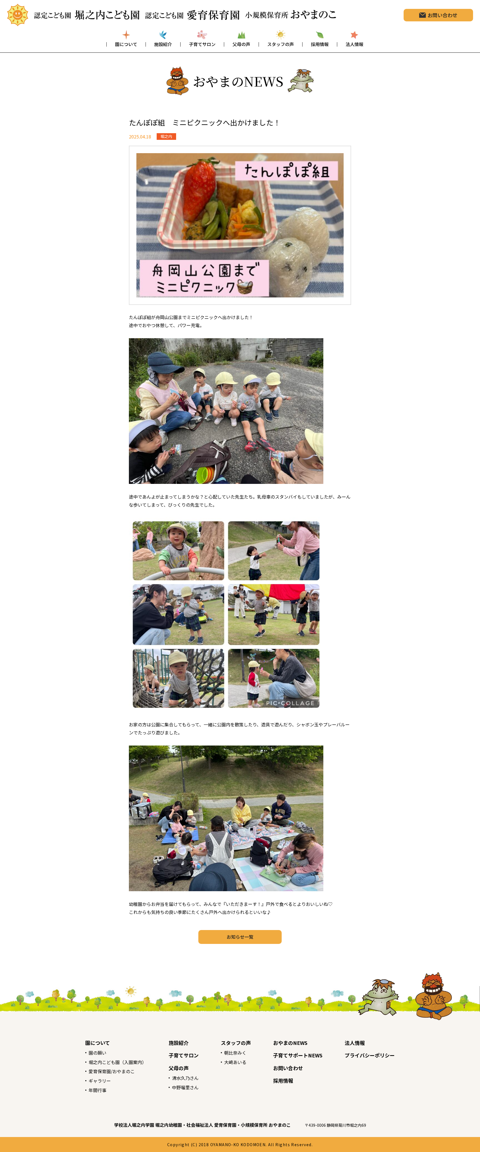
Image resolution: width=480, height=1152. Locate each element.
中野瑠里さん (185, 1087)
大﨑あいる (235, 1062)
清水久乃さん (185, 1078)
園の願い (97, 1052)
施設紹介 (179, 1042)
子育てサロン (184, 1055)
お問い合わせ (288, 1068)
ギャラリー (100, 1080)
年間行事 (97, 1090)
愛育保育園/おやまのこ (112, 1071)
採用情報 (283, 1080)
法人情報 (355, 1042)
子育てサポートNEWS (297, 1055)
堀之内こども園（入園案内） (117, 1062)
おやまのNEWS (290, 1042)
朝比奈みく (235, 1052)
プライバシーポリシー (370, 1055)
